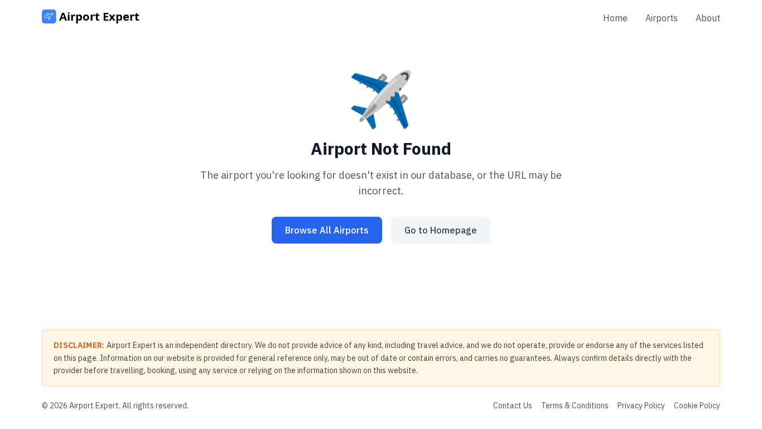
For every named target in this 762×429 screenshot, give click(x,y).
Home (615, 17)
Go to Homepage (440, 230)
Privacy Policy (641, 406)
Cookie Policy (697, 406)
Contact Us (512, 406)
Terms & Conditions (575, 406)
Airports (661, 17)
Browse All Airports (327, 230)
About (708, 17)
